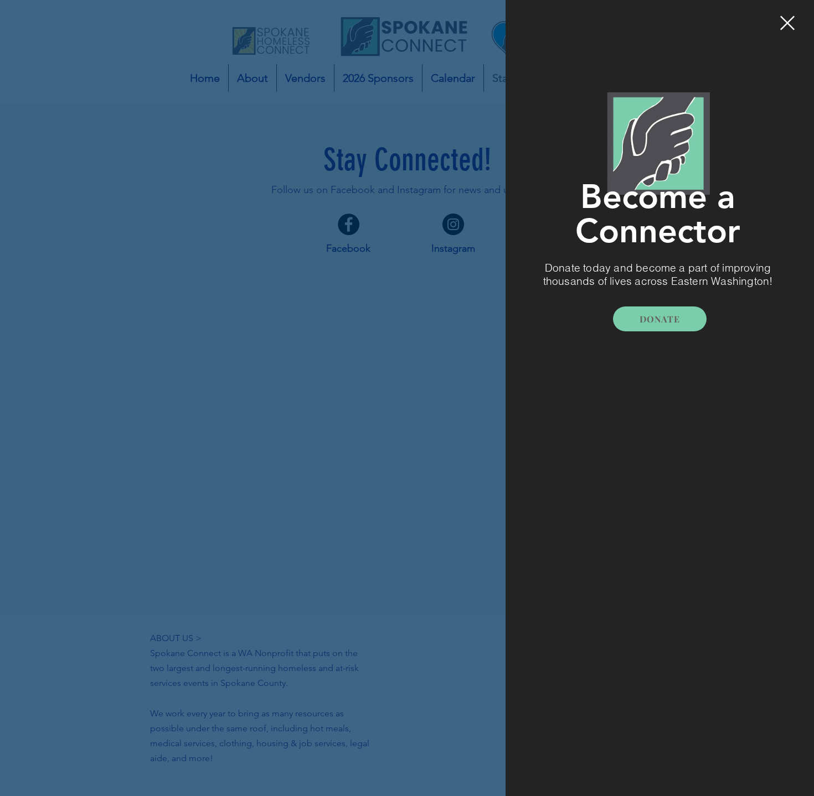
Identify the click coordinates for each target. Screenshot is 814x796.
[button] (787, 23)
